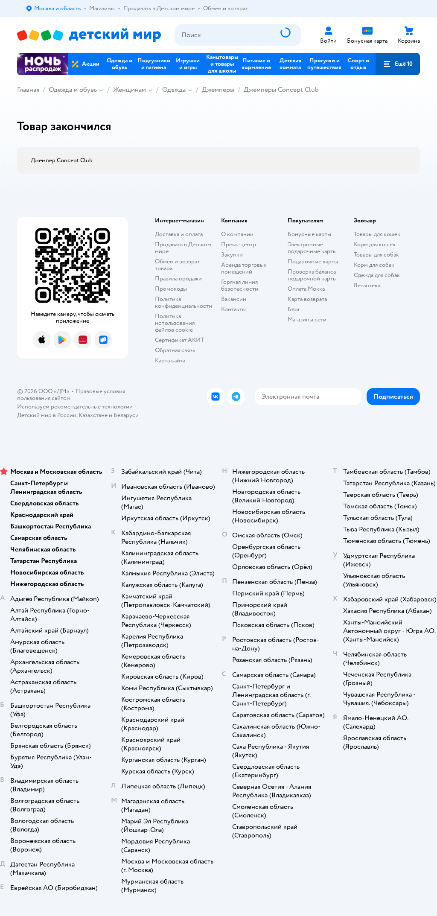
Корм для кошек (375, 244)
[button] (398, 64)
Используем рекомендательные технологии (75, 406)
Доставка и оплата (179, 234)
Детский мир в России (46, 415)
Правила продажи (178, 278)
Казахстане (93, 415)
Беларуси (126, 415)
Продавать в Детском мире (183, 248)
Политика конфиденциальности (183, 302)
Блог (294, 309)
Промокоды (171, 288)
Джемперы (218, 89)
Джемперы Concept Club (281, 89)
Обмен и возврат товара (177, 265)
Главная (28, 89)
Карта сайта (170, 360)
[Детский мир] (89, 35)
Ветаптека (367, 285)
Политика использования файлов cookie (175, 322)
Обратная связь (175, 350)
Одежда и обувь (73, 89)
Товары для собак (376, 254)
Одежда (174, 89)
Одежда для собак (377, 275)
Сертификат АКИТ (179, 340)
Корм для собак (374, 264)
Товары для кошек (377, 234)
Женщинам (129, 89)
